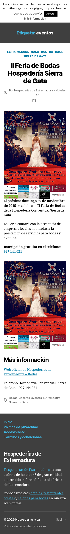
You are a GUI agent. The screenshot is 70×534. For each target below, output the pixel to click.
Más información (35, 18)
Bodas (13, 398)
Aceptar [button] (50, 13)
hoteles (36, 493)
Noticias (56, 51)
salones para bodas (33, 498)
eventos (36, 398)
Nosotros (39, 51)
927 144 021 (13, 251)
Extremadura (18, 51)
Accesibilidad (14, 432)
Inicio (8, 422)
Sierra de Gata (35, 56)
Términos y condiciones (22, 437)
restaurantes (53, 493)
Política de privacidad (21, 427)
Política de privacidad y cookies (25, 526)
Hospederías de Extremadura (27, 470)
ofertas (9, 498)
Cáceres (24, 398)
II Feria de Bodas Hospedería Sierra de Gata (35, 73)
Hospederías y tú (27, 519)
